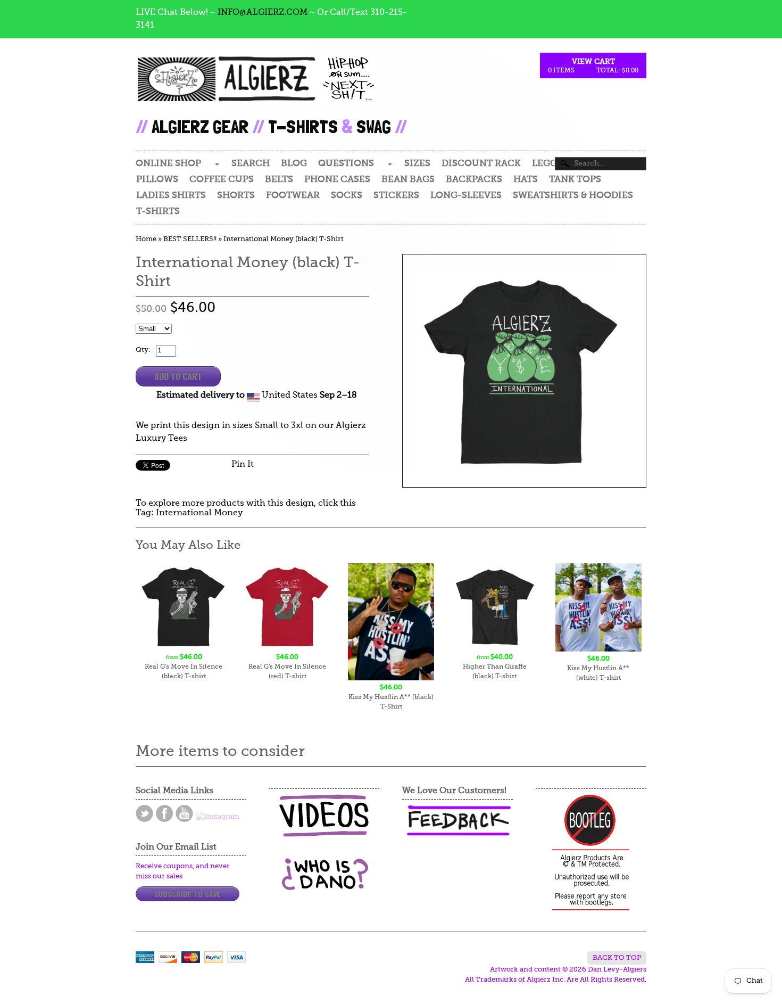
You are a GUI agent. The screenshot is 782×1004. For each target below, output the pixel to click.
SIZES (417, 163)
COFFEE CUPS (221, 179)
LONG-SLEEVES (466, 195)
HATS (525, 179)
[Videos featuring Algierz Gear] (324, 815)
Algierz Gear (200, 126)
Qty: (143, 350)
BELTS (279, 179)
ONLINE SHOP (168, 163)
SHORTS (236, 195)
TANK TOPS (575, 179)
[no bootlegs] (591, 853)
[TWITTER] (144, 813)
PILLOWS (157, 179)
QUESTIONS (346, 163)
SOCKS (346, 195)
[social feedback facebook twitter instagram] (457, 820)
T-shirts (303, 126)
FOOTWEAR (293, 195)
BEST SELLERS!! (190, 239)
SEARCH (250, 163)
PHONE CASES (337, 179)
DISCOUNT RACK (481, 163)
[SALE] (524, 371)
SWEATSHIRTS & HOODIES (573, 195)
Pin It (242, 464)
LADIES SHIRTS (171, 195)
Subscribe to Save (187, 893)
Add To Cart (178, 376)
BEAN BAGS (408, 179)
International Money (199, 513)
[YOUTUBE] (184, 813)
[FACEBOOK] (164, 813)
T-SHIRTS (158, 211)
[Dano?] (324, 886)
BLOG (294, 163)
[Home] (255, 88)
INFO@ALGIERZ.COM (262, 13)
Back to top (617, 957)
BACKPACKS (474, 179)
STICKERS (396, 195)
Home (146, 239)
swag (373, 126)
